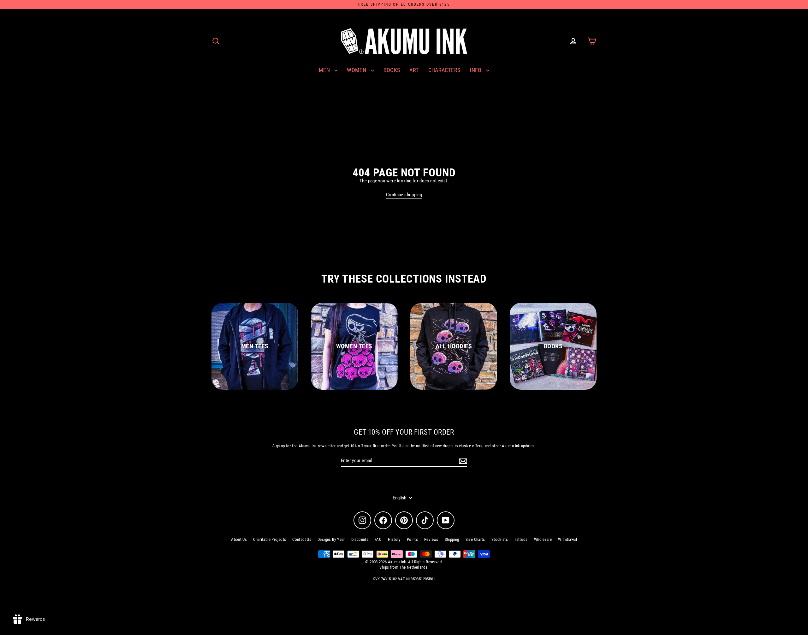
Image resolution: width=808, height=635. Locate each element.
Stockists (499, 539)
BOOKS (391, 70)
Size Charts (475, 539)
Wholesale (543, 539)
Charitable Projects (269, 539)
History (394, 539)
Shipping (452, 539)
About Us (239, 539)
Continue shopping (404, 195)
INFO (476, 70)
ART (414, 70)
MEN (325, 70)
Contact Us (301, 539)
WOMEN (357, 70)
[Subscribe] (462, 461)
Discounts (359, 539)
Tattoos (521, 539)
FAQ (378, 539)
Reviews (431, 539)
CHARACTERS (444, 70)
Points (412, 539)
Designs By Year (331, 539)
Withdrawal (567, 539)
